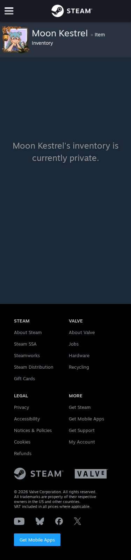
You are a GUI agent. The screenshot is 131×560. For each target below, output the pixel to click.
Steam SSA (25, 344)
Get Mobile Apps (37, 540)
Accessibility (27, 418)
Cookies (22, 442)
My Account (82, 442)
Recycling (79, 367)
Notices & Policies (33, 430)
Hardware (79, 355)
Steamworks (27, 355)
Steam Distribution (33, 367)
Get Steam (80, 407)
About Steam (28, 332)
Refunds (22, 453)
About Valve (82, 332)
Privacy (21, 407)
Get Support (82, 430)
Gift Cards (24, 378)
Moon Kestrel (61, 32)
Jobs (74, 344)
